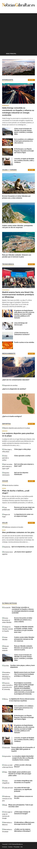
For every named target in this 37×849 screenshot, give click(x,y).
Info (21, 847)
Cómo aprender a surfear (22, 455)
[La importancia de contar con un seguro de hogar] (7, 514)
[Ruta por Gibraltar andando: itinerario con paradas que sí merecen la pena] (18, 242)
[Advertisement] (18, 32)
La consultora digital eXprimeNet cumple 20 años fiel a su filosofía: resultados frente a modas (23, 758)
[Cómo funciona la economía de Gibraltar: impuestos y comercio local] (18, 67)
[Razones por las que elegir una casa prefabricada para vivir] (7, 507)
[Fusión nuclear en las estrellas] (7, 342)
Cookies (10, 847)
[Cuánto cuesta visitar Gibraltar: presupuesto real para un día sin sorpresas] (18, 212)
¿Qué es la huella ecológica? (12, 416)
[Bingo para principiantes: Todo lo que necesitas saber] (4, 805)
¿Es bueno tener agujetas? (23, 552)
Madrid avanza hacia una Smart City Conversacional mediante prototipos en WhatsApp (18, 294)
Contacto (4, 847)
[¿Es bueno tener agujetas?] (7, 552)
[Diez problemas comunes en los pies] (12, 527)
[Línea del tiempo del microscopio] (7, 323)
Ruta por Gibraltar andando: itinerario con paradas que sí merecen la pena (23, 647)
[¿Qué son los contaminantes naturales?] (18, 367)
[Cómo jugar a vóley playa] (7, 449)
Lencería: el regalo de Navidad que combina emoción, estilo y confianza (24, 160)
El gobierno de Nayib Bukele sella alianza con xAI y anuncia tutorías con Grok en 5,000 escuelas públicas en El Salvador (24, 314)
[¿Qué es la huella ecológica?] (18, 403)
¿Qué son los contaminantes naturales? (15, 380)
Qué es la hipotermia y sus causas (23, 546)
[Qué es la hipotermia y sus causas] (6, 547)
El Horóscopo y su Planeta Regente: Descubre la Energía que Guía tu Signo (24, 150)
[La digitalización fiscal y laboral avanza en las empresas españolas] (5, 699)
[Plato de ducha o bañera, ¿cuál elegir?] (10, 486)
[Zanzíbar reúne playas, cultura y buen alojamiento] (5, 665)
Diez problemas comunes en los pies (18, 532)
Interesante (5, 105)
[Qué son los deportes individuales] (7, 473)
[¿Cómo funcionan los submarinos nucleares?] (7, 333)
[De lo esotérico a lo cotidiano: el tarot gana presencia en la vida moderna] (7, 139)
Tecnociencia (5, 289)
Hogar (4, 488)
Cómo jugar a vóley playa (22, 449)
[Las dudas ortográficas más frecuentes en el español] (7, 781)
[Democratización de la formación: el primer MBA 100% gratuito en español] (6, 747)
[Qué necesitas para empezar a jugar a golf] (7, 464)
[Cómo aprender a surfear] (7, 456)
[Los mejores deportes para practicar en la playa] (16, 428)
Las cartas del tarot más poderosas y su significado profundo (23, 789)
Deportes (4, 431)
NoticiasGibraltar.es (17, 844)
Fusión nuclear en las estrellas (24, 342)
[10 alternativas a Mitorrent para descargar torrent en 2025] (7, 822)
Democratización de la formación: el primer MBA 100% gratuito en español (23, 749)
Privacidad (16, 847)
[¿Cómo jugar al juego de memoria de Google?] (7, 812)
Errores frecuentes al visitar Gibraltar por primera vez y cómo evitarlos (23, 619)
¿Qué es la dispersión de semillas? (14, 389)
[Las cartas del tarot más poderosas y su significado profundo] (7, 787)
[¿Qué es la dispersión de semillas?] (9, 385)
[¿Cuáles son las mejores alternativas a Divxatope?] (7, 829)
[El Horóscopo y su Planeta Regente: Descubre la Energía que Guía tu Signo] (7, 149)
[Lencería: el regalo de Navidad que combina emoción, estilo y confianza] (7, 159)
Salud (3, 530)
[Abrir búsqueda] (32, 54)
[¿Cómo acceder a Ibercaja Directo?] (7, 765)
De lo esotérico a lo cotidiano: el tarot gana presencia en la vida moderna (24, 141)
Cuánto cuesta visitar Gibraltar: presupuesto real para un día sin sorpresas (24, 639)
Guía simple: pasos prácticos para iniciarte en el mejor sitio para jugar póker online (19, 773)
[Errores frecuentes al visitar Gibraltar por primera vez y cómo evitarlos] (18, 183)
